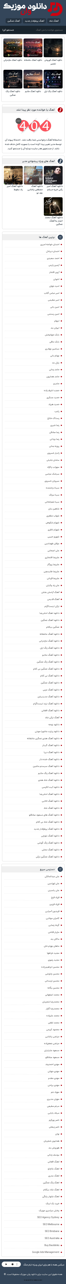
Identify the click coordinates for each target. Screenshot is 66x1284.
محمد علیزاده (52, 1015)
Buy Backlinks (52, 1245)
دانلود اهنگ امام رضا (49, 613)
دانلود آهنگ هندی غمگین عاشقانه (43, 738)
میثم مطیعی (53, 1106)
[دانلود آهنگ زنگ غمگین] (12, 79)
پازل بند (55, 362)
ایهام (56, 321)
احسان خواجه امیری (49, 244)
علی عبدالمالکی (52, 876)
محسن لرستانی (52, 981)
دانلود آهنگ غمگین (50, 620)
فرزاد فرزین (54, 904)
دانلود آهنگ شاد (51, 808)
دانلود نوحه (54, 724)
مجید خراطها (53, 953)
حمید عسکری (53, 397)
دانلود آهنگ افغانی (50, 710)
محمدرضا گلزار (52, 1008)
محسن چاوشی (52, 974)
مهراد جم (55, 1092)
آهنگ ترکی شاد (52, 717)
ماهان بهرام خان (51, 946)
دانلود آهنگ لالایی (50, 801)
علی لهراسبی (53, 883)
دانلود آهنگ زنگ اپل (53, 91)
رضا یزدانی (54, 439)
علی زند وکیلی (52, 585)
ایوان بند (55, 328)
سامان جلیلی (53, 460)
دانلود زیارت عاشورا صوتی (47, 731)
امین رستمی (53, 314)
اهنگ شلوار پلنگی (50, 1196)
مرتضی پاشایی (52, 1036)
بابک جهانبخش (52, 334)
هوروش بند (53, 1147)
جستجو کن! (8, 30)
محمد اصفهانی (52, 994)
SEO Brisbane (52, 1231)
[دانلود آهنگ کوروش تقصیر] (53, 47)
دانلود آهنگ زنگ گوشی (48, 843)
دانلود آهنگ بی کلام (49, 675)
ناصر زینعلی (54, 1127)
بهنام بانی (54, 355)
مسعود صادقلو (52, 1057)
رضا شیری (54, 425)
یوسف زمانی (53, 1155)
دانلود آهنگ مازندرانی (13, 60)
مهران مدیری (53, 1099)
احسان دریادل (52, 251)
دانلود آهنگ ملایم (33, 91)
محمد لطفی (53, 1022)
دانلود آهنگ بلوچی (50, 835)
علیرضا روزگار (53, 564)
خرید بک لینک (52, 1203)
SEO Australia (52, 1238)
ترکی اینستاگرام (52, 606)
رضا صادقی (54, 432)
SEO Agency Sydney (48, 1217)
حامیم (56, 383)
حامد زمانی (54, 369)
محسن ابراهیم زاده (50, 967)
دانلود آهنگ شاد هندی (48, 780)
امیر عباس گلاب (51, 293)
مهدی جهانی (53, 1071)
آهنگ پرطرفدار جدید (34, 21)
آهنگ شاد (54, 21)
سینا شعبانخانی (52, 502)
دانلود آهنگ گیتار (50, 745)
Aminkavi (35, 1280)
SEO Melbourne (51, 1224)
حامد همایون (52, 376)
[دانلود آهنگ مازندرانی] (12, 47)
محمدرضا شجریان (50, 1001)
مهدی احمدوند (52, 1064)
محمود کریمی (52, 1029)
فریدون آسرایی (52, 911)
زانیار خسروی (53, 453)
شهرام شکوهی (52, 522)
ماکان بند (54, 939)
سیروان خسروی (52, 481)
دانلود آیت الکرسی (50, 787)
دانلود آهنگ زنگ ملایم (48, 773)
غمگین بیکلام (52, 627)
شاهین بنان (53, 508)
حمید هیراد (53, 404)
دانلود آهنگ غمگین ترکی (47, 856)
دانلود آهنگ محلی (50, 849)
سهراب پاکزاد (53, 467)
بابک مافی (54, 341)
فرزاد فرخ (55, 897)
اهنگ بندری (53, 1175)
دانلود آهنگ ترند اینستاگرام (46, 703)
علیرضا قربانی (53, 578)
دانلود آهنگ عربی (51, 689)
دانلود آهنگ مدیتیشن (48, 696)
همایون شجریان (51, 1141)
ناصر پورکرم (54, 1120)
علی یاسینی (53, 890)
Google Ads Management (45, 1252)
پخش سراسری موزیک (49, 1210)
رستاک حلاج (53, 418)
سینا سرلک (54, 495)
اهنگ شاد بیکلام (51, 1189)
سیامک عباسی (52, 474)
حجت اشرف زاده (51, 390)
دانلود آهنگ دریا (51, 752)
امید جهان (54, 286)
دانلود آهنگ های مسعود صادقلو (44, 815)
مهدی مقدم (53, 1078)
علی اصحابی (53, 550)
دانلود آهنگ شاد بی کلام (47, 822)
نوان (57, 1134)
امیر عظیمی (53, 300)
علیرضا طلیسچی (51, 571)
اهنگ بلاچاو (53, 1168)
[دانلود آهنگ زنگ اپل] (53, 79)
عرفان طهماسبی (52, 543)
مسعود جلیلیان (51, 1050)
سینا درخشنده (52, 488)
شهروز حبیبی (53, 536)
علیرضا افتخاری (52, 557)
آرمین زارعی (54, 265)
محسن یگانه (53, 988)
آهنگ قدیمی (53, 599)
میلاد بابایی (53, 1113)
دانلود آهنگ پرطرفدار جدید (46, 829)
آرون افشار (54, 272)
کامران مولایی (52, 918)
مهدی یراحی (53, 1085)
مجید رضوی (53, 960)
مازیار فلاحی (53, 932)
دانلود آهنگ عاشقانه (33, 60)
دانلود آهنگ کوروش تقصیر (53, 62)
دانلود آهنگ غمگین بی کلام (46, 669)
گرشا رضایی (53, 925)
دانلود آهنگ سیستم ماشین (46, 766)
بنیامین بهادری (52, 348)
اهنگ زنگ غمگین (51, 1182)
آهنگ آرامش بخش (50, 592)
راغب (56, 411)
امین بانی (54, 307)
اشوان (56, 279)
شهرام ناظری (53, 529)
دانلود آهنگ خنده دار (49, 759)
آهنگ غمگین (13, 21)
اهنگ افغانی (53, 1161)
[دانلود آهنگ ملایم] (33, 79)
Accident (40, 1280)
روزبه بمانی (54, 446)
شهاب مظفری (52, 515)
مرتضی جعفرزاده (51, 1043)
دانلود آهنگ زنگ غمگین (13, 93)
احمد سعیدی (53, 258)
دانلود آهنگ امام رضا (49, 794)
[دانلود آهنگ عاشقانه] (33, 47)
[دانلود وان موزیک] (33, 9)
